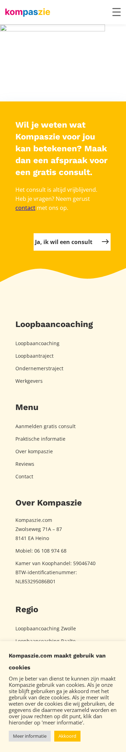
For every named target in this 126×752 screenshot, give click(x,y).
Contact (24, 476)
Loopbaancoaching (37, 343)
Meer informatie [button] (30, 736)
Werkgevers (29, 381)
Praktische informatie (40, 438)
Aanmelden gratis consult (45, 426)
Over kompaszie (34, 451)
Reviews (24, 464)
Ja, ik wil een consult (63, 242)
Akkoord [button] (67, 736)
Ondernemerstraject (39, 368)
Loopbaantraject (34, 355)
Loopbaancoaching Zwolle (45, 628)
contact (25, 208)
